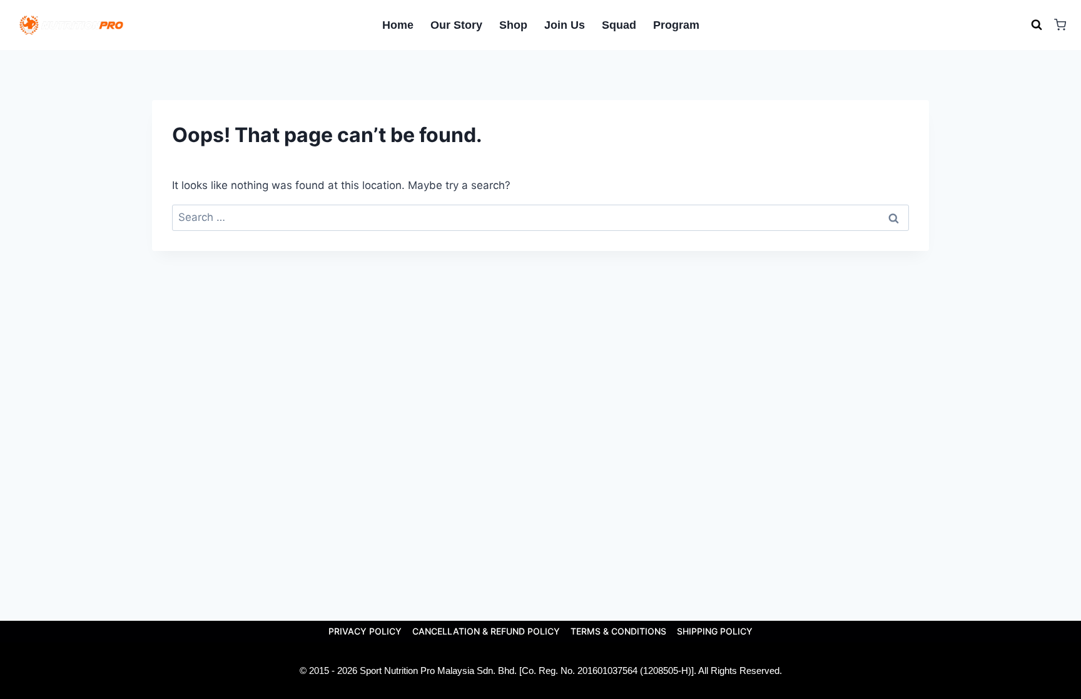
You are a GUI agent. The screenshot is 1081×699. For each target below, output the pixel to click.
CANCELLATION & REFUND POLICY (486, 631)
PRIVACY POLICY (365, 631)
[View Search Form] (1036, 25)
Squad (619, 25)
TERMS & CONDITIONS (618, 631)
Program (676, 25)
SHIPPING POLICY (715, 631)
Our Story (456, 25)
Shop (513, 25)
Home (398, 25)
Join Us (564, 25)
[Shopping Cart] (1060, 25)
